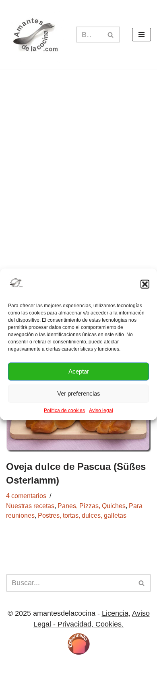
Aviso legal (101, 410)
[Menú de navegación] (141, 34)
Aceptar (78, 371)
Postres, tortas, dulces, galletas (82, 515)
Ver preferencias (78, 393)
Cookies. (108, 624)
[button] (145, 284)
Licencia (115, 613)
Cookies (53, 668)
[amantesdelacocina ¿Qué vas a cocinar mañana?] (35, 34)
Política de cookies (64, 410)
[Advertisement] (78, 175)
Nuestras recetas (30, 505)
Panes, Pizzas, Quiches (92, 505)
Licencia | (23, 668)
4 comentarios (26, 495)
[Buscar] (111, 35)
